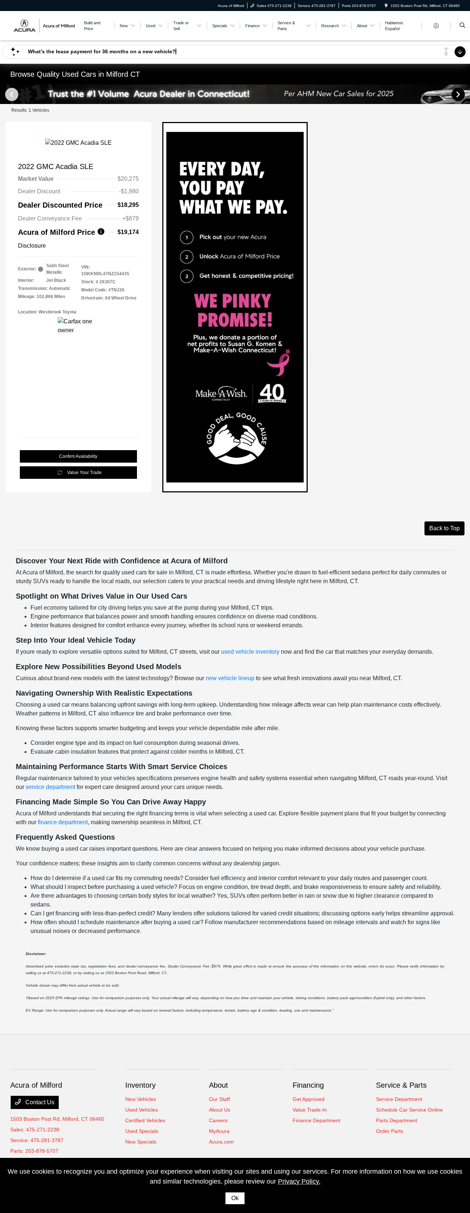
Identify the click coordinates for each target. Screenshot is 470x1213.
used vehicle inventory (250, 652)
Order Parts (389, 1131)
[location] (386, 6)
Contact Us (39, 1102)
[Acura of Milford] (43, 25)
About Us (219, 1110)
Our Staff (219, 1099)
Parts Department (396, 1120)
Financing (308, 1085)
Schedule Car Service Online (409, 1110)
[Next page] (459, 94)
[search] (462, 25)
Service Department (399, 1099)
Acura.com (221, 1142)
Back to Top (444, 528)
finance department (63, 822)
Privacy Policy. (299, 1181)
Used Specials (141, 1131)
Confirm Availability (78, 456)
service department (50, 787)
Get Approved (309, 1099)
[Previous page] (11, 94)
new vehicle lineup (230, 678)
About (218, 1085)
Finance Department (316, 1120)
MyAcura (219, 1131)
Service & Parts (401, 1085)
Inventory (140, 1085)
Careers (218, 1120)
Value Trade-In (310, 1110)
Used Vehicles (141, 1110)
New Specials (140, 1142)
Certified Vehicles (145, 1120)
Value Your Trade (84, 472)
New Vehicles (140, 1099)
